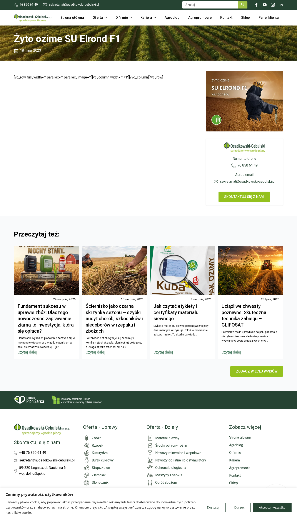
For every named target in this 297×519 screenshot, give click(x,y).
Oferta (98, 17)
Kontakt (226, 17)
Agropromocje (200, 17)
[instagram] (273, 5)
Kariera (146, 17)
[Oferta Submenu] (107, 17)
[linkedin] (281, 5)
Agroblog (172, 17)
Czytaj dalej (27, 352)
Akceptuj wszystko (272, 507)
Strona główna (72, 17)
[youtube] (265, 5)
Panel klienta (269, 17)
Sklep (245, 17)
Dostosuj (213, 507)
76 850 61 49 (247, 165)
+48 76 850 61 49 (32, 453)
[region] (148, 503)
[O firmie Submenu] (132, 17)
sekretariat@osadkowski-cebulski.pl (247, 181)
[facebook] (256, 5)
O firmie (121, 17)
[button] (242, 5)
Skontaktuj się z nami (38, 442)
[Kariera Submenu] (156, 17)
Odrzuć (239, 507)
